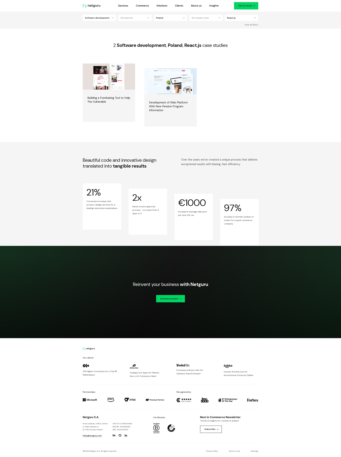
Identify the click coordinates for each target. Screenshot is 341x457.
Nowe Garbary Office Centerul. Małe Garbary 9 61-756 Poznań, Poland (95, 426)
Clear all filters (251, 24)
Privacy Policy (212, 451)
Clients (179, 5)
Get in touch (245, 5)
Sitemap (254, 451)
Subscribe (209, 429)
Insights (214, 5)
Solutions (161, 5)
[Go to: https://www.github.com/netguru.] (120, 435)
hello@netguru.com (92, 435)
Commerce (142, 5)
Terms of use (234, 451)
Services (123, 5)
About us (196, 5)
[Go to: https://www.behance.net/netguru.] (114, 435)
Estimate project (169, 298)
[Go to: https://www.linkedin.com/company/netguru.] (125, 435)
